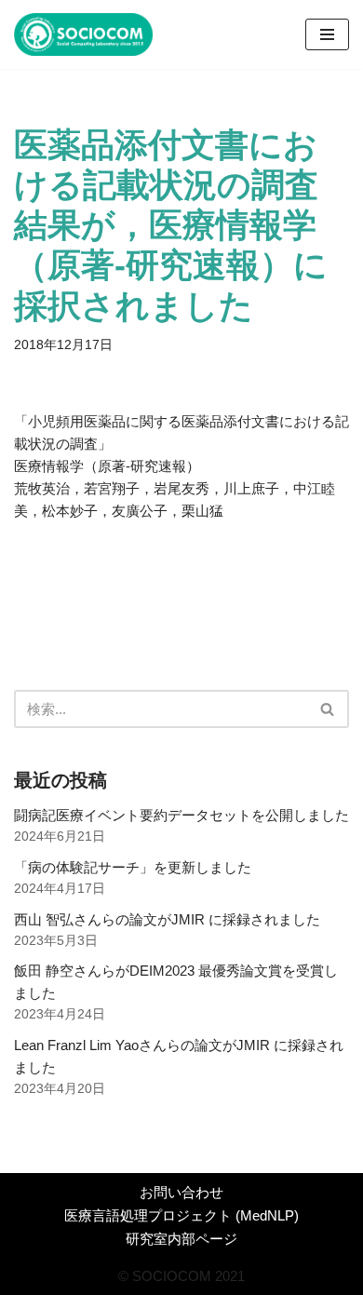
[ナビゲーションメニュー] (327, 34)
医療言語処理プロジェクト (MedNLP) (181, 1215)
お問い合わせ (181, 1192)
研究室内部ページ (181, 1239)
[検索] (328, 709)
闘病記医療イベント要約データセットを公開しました (181, 815)
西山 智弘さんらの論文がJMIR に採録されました (167, 919)
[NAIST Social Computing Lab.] (84, 34)
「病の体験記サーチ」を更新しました (132, 867)
